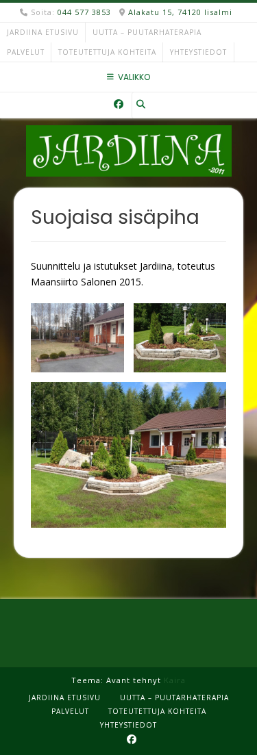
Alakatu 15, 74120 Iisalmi (180, 12)
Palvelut (26, 52)
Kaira (175, 680)
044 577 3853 (84, 12)
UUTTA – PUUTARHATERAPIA (147, 32)
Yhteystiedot (198, 52)
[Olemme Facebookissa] (118, 104)
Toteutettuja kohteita (107, 52)
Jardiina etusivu (43, 32)
